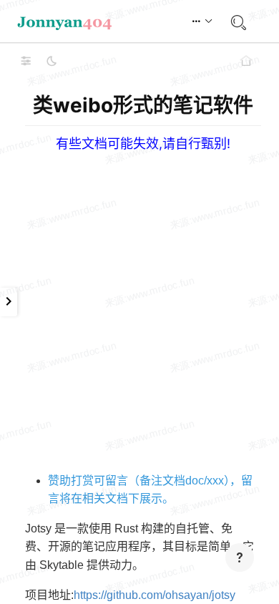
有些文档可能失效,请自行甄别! (143, 143)
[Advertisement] (139, 291)
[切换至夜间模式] (51, 61)
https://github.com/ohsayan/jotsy (154, 595)
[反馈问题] (239, 557)
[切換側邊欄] (26, 61)
